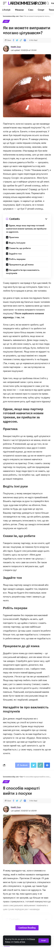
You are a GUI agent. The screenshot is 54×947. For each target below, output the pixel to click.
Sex (6, 21)
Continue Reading (27, 927)
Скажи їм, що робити (20, 248)
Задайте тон (15, 253)
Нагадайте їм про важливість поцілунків (23, 271)
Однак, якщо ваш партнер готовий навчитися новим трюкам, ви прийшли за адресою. (26, 228)
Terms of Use (19, 942)
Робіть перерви (17, 259)
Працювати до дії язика (21, 264)
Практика (14, 237)
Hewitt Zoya (16, 47)
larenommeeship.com (26, 3)
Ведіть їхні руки (17, 242)
